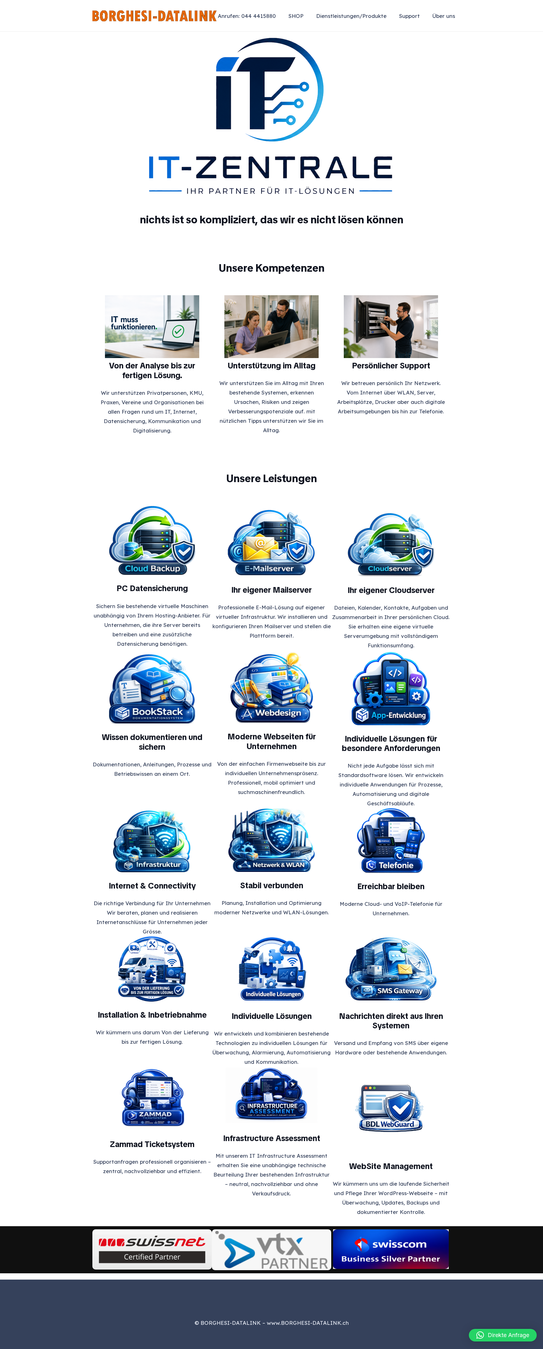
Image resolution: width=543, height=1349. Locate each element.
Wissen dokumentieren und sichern (152, 742)
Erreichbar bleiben (391, 886)
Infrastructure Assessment (271, 1138)
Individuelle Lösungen (272, 1016)
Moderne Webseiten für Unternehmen (272, 741)
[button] (391, 16)
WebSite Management (391, 1166)
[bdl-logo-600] (154, 15)
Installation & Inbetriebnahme (152, 1014)
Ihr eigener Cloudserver (391, 590)
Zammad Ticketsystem (152, 1144)
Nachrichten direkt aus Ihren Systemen (391, 1021)
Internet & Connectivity (152, 885)
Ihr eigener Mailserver (271, 590)
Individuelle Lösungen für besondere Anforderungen (391, 743)
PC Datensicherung (152, 588)
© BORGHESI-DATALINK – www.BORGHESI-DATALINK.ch (272, 1322)
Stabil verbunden (271, 885)
